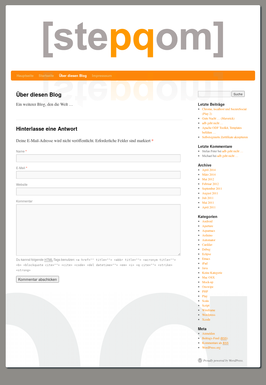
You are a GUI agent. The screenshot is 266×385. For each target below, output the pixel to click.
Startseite (46, 75)
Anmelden (208, 333)
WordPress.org (211, 347)
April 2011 (209, 207)
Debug (206, 249)
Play (205, 296)
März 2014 (209, 174)
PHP (205, 291)
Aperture (207, 226)
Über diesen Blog (73, 75)
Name (21, 151)
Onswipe (207, 286)
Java (205, 268)
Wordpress (208, 315)
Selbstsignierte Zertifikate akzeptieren (225, 137)
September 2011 (212, 188)
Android (207, 221)
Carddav (207, 244)
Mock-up (207, 282)
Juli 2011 (208, 198)
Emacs (206, 258)
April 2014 (209, 170)
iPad (205, 263)
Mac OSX (208, 277)
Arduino (207, 235)
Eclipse (206, 254)
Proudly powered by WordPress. (223, 360)
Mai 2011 (208, 202)
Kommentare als (215, 343)
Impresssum (102, 75)
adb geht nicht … (212, 123)
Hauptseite (25, 75)
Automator (208, 240)
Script (205, 305)
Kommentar (24, 201)
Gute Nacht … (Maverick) (218, 118)
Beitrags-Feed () (215, 338)
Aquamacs (208, 230)
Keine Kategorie (212, 272)
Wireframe (208, 310)
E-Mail (21, 167)
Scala (205, 300)
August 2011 (210, 193)
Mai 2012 (208, 179)
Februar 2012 (210, 184)
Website (22, 184)
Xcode (206, 319)
